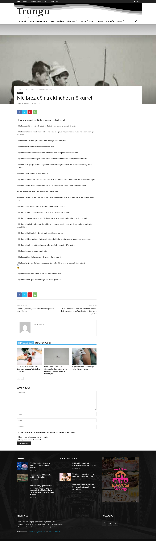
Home (19, 89)
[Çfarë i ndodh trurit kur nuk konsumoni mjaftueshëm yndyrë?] (22, 466)
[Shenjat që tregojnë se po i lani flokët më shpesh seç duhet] (65, 477)
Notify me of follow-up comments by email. (33, 437)
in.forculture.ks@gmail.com (36, 531)
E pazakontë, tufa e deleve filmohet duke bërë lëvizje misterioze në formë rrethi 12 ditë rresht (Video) (79, 311)
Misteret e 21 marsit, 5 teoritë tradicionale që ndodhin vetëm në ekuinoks (83, 487)
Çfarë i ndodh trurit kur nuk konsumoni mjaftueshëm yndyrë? (40, 465)
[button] (136, 21)
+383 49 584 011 (54, 531)
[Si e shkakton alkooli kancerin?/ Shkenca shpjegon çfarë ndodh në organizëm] (29, 356)
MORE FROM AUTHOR (43, 343)
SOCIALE (26, 89)
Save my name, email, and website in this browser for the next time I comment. (47, 432)
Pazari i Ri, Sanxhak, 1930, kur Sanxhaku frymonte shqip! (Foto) (35, 310)
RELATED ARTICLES (25, 343)
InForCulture (38, 324)
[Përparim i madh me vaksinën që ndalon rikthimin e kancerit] (84, 356)
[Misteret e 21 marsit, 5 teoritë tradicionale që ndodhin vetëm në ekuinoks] (65, 487)
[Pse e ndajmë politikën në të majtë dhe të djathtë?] (22, 478)
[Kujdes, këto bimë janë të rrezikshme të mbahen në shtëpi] (65, 466)
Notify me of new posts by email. (30, 440)
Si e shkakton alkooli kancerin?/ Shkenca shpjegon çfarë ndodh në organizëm (29, 369)
